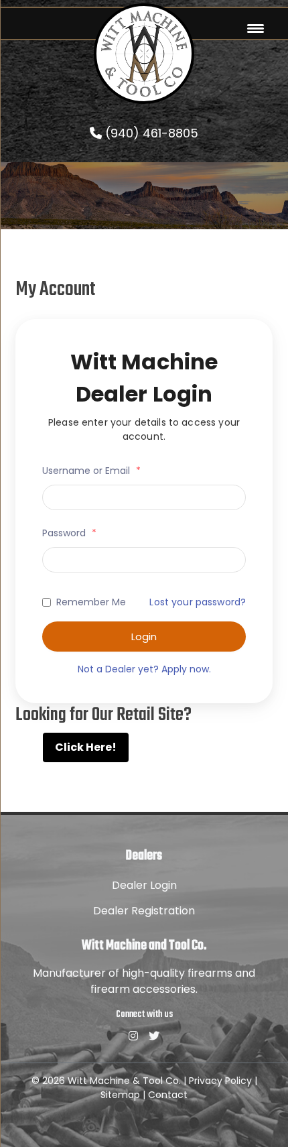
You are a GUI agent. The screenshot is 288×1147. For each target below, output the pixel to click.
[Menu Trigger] (255, 28)
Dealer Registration (144, 910)
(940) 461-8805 (150, 133)
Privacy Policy (220, 1080)
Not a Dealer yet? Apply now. (144, 669)
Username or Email (91, 470)
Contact (168, 1094)
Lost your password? (197, 602)
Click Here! (86, 747)
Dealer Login (144, 885)
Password (69, 533)
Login (144, 636)
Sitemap (120, 1094)
